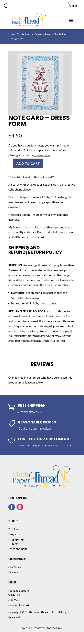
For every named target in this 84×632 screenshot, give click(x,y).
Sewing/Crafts (44, 34)
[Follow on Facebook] (11, 507)
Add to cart (28, 163)
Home (12, 34)
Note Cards (25, 34)
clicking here (41, 155)
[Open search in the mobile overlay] (6, 5)
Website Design (31, 628)
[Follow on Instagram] (20, 507)
